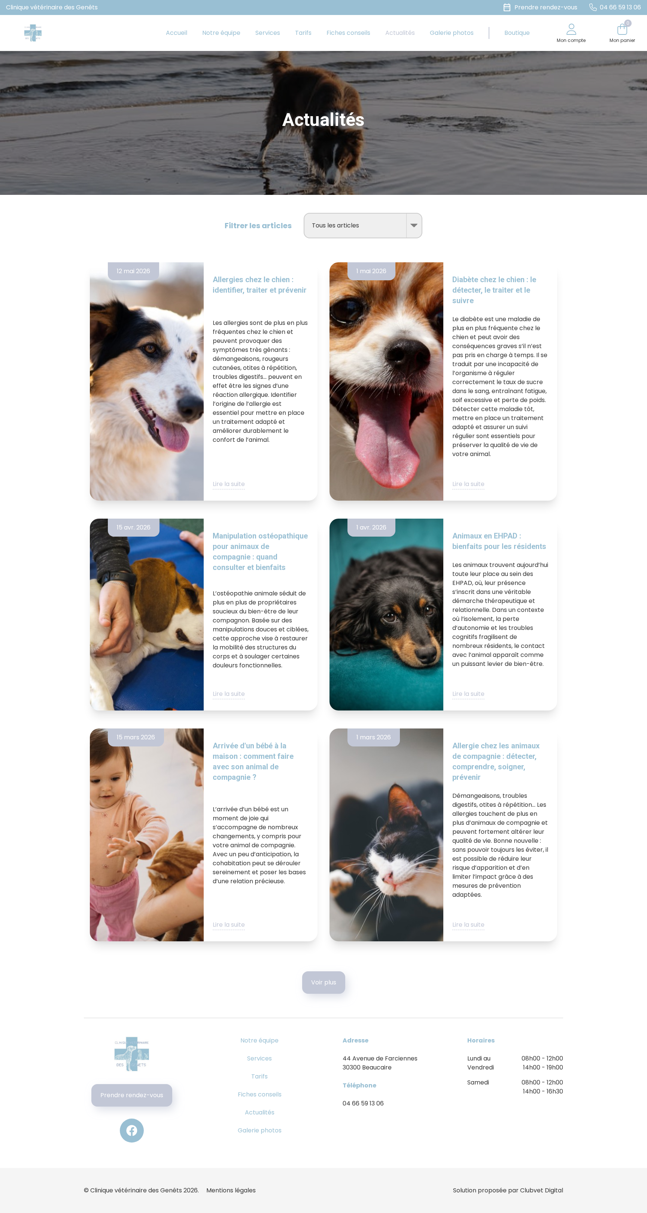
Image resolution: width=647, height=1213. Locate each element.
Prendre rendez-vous (131, 1095)
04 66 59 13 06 (363, 1103)
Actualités (400, 32)
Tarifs (303, 32)
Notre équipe (221, 32)
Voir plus (323, 982)
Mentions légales (231, 1190)
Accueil (176, 32)
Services (267, 32)
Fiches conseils (348, 32)
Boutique (517, 32)
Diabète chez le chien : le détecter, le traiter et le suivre (494, 290)
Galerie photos (452, 32)
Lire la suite (229, 484)
